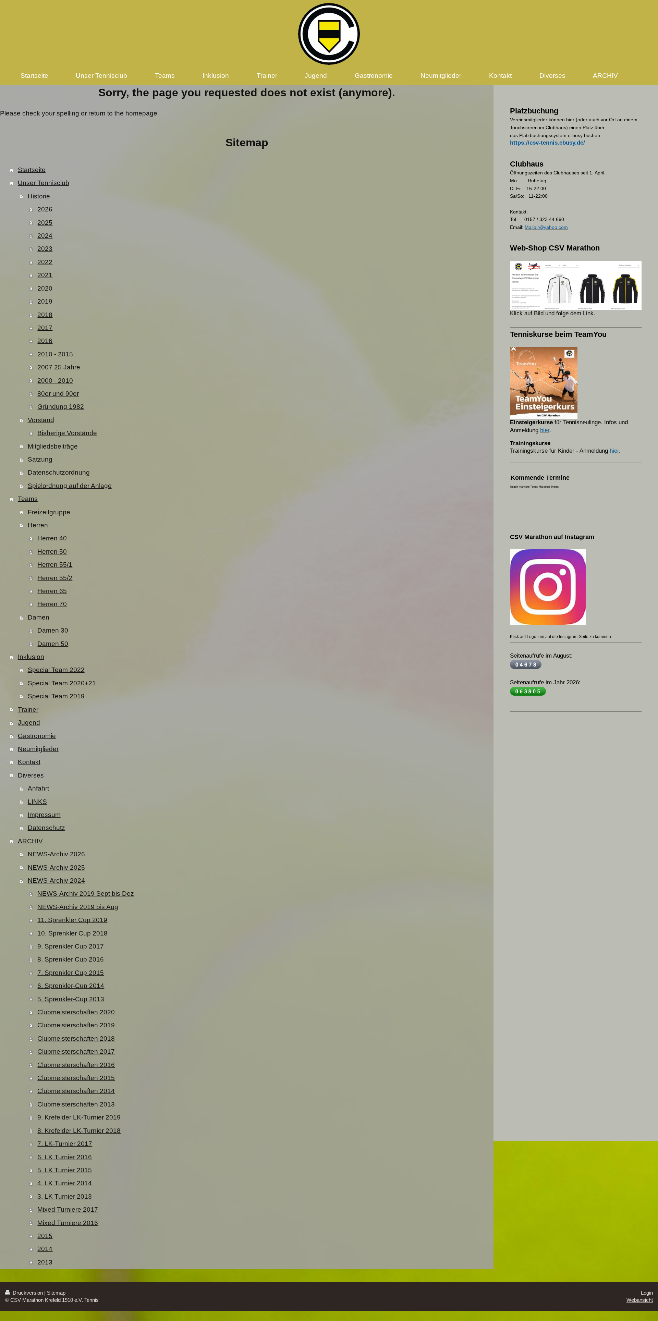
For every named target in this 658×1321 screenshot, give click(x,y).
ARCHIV (30, 841)
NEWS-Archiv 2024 (56, 880)
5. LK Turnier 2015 (64, 1170)
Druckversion (27, 1293)
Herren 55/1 (54, 564)
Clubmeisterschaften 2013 (76, 1104)
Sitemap (56, 1293)
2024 (44, 235)
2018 (44, 314)
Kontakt (29, 762)
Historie (39, 196)
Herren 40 (52, 538)
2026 (44, 209)
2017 (44, 327)
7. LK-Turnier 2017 (64, 1143)
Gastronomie (37, 735)
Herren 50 (52, 551)
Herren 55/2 (54, 578)
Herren (38, 525)
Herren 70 (52, 604)
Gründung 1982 (60, 406)
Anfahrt (38, 788)
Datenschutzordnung (59, 472)
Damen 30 (52, 630)
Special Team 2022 (56, 669)
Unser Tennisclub (43, 182)
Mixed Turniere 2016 (67, 1222)
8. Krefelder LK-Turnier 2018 (79, 1130)
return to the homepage (122, 113)
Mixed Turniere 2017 (67, 1209)
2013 (44, 1262)
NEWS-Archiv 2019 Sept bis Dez (85, 893)
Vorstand (41, 420)
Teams (28, 498)
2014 (44, 1248)
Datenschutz (46, 827)
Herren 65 (52, 591)
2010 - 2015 (55, 354)
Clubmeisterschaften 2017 (76, 1051)
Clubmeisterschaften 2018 (76, 1038)
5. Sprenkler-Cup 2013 (70, 999)
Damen (38, 617)
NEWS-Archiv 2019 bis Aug (77, 906)
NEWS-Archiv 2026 (56, 854)
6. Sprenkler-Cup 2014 (70, 985)
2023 (44, 248)
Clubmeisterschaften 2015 (76, 1077)
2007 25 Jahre (58, 367)
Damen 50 (52, 643)
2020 (44, 288)
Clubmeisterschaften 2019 (76, 1025)
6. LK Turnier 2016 (64, 1157)
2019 (44, 301)
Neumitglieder (38, 749)
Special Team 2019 (56, 696)
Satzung (40, 459)
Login (647, 1293)
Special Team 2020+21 (62, 683)
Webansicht (639, 1300)
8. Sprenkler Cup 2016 (70, 959)
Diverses (31, 775)
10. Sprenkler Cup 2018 (72, 933)
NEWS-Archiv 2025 (56, 867)
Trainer (28, 709)
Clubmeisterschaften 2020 (76, 1012)
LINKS (37, 801)
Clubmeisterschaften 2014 (76, 1090)
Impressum (44, 814)
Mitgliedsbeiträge (53, 446)
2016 (44, 340)
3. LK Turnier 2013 (64, 1196)
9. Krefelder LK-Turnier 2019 (79, 1117)
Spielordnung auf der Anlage (70, 485)
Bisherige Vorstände (67, 433)
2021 (44, 275)
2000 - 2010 (55, 380)
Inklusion (31, 656)
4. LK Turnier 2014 (64, 1183)
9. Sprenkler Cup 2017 (70, 946)
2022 (44, 262)
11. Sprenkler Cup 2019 (72, 920)
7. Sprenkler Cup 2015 (70, 972)
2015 (44, 1235)
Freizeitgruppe (49, 512)
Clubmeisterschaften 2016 (76, 1064)
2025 (44, 222)
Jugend (29, 722)
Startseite (32, 169)
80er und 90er (58, 393)
